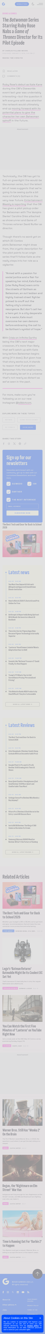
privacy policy (33, 1326)
